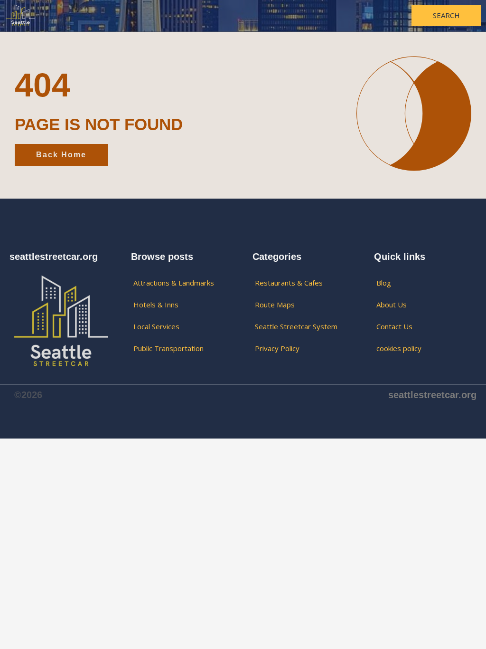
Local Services (156, 326)
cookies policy (398, 348)
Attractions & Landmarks (173, 282)
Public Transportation (168, 348)
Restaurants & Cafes (289, 282)
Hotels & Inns (155, 304)
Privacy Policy (277, 348)
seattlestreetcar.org (432, 395)
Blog (383, 282)
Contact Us (394, 326)
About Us (391, 304)
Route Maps (275, 304)
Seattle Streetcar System (296, 326)
